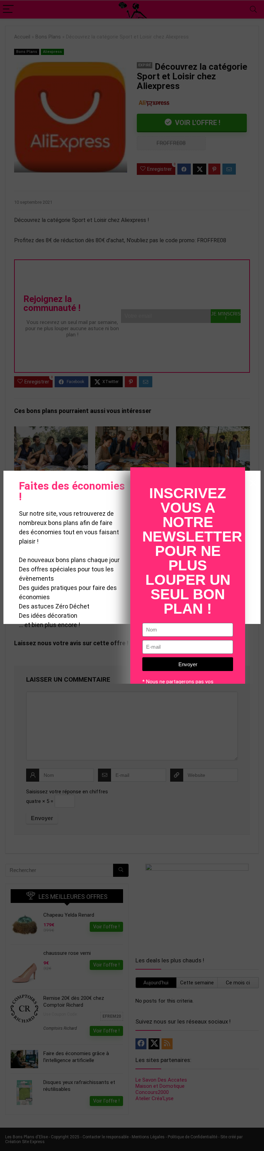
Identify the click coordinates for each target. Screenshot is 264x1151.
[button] (253, 483)
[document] (132, 575)
